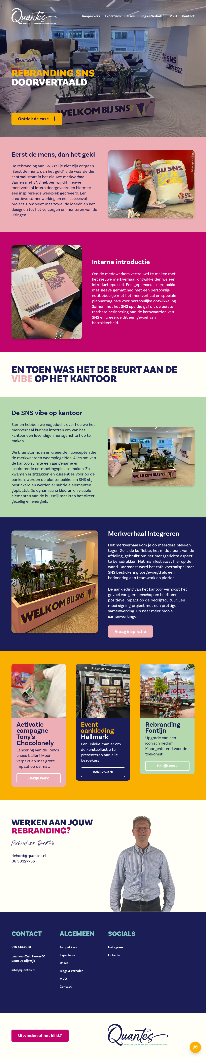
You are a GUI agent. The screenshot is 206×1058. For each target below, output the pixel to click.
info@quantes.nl (23, 970)
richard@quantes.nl (28, 855)
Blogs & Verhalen (152, 16)
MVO (173, 16)
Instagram (115, 947)
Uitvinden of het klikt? (40, 1035)
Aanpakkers (91, 16)
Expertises (113, 16)
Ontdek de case (34, 119)
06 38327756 (23, 861)
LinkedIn (114, 955)
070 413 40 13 (21, 947)
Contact (188, 16)
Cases (130, 16)
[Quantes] (34, 16)
